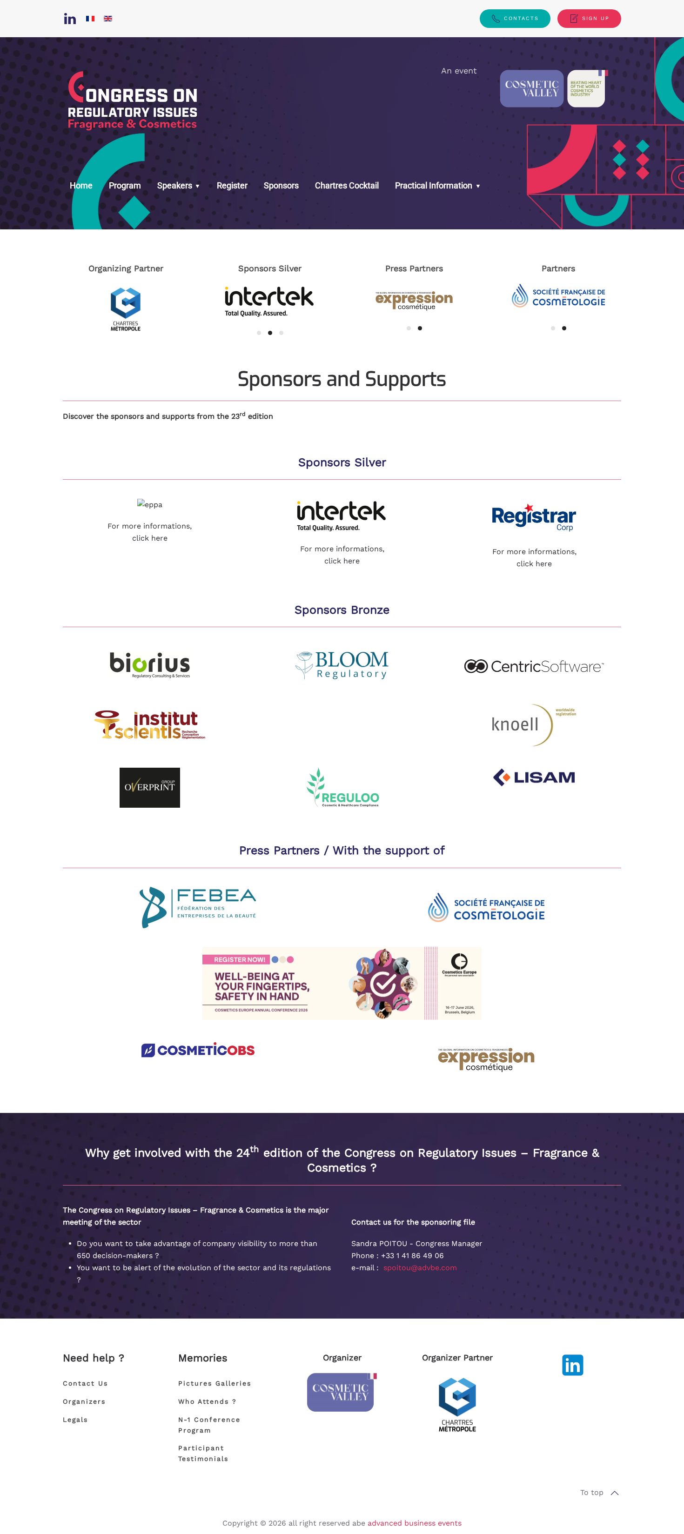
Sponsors (281, 185)
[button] (614, 1493)
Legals (75, 1419)
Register (232, 185)
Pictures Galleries (214, 1383)
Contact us (85, 1383)
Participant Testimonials (203, 1453)
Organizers (84, 1401)
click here (150, 538)
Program (125, 185)
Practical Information (434, 185)
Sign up (596, 18)
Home (81, 185)
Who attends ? (207, 1401)
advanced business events (415, 1523)
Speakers (174, 185)
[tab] (259, 333)
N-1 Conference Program (209, 1425)
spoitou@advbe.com (420, 1267)
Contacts (521, 18)
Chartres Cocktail (347, 185)
